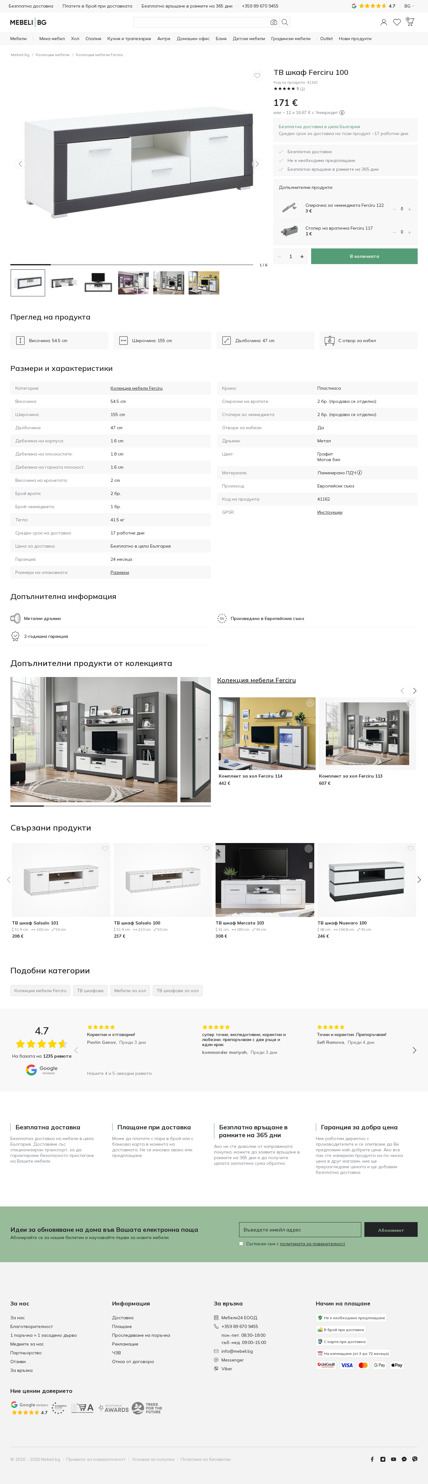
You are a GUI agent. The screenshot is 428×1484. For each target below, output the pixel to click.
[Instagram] (385, 1459)
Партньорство (26, 1353)
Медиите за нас (27, 1344)
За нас (17, 1317)
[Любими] (397, 22)
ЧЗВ (116, 1353)
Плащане (122, 1326)
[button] (384, 22)
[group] (130, 1045)
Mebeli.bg (20, 54)
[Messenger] (406, 1459)
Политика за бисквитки (206, 1459)
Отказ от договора (133, 1361)
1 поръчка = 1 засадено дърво (43, 1335)
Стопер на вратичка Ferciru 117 (339, 228)
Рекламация (125, 1344)
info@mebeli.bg (237, 1351)
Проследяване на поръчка (141, 1335)
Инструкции (329, 512)
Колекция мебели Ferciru (99, 54)
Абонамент (391, 1230)
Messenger (233, 1360)
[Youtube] (396, 1459)
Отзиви (18, 1361)
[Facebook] (374, 1459)
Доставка (122, 1317)
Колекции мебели (53, 54)
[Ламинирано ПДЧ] (359, 473)
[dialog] (343, 130)
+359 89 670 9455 (240, 1326)
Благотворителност (31, 1326)
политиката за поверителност (312, 1244)
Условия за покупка (153, 1459)
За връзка (21, 1370)
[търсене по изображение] (274, 22)
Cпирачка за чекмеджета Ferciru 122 (344, 205)
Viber (227, 1369)
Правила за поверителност (96, 1459)
